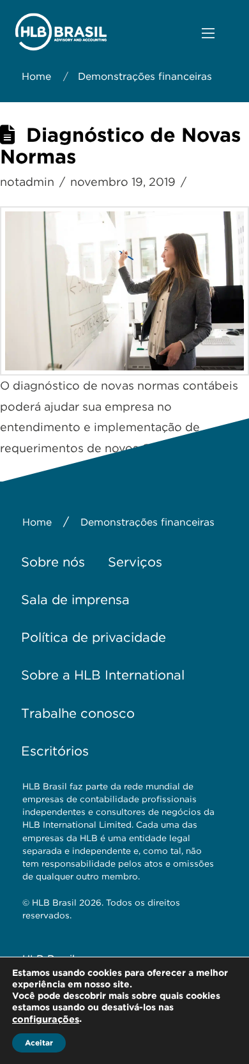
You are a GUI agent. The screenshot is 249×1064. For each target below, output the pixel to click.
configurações (45, 1019)
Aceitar (39, 1042)
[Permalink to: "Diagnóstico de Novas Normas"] (124, 291)
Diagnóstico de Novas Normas (120, 145)
